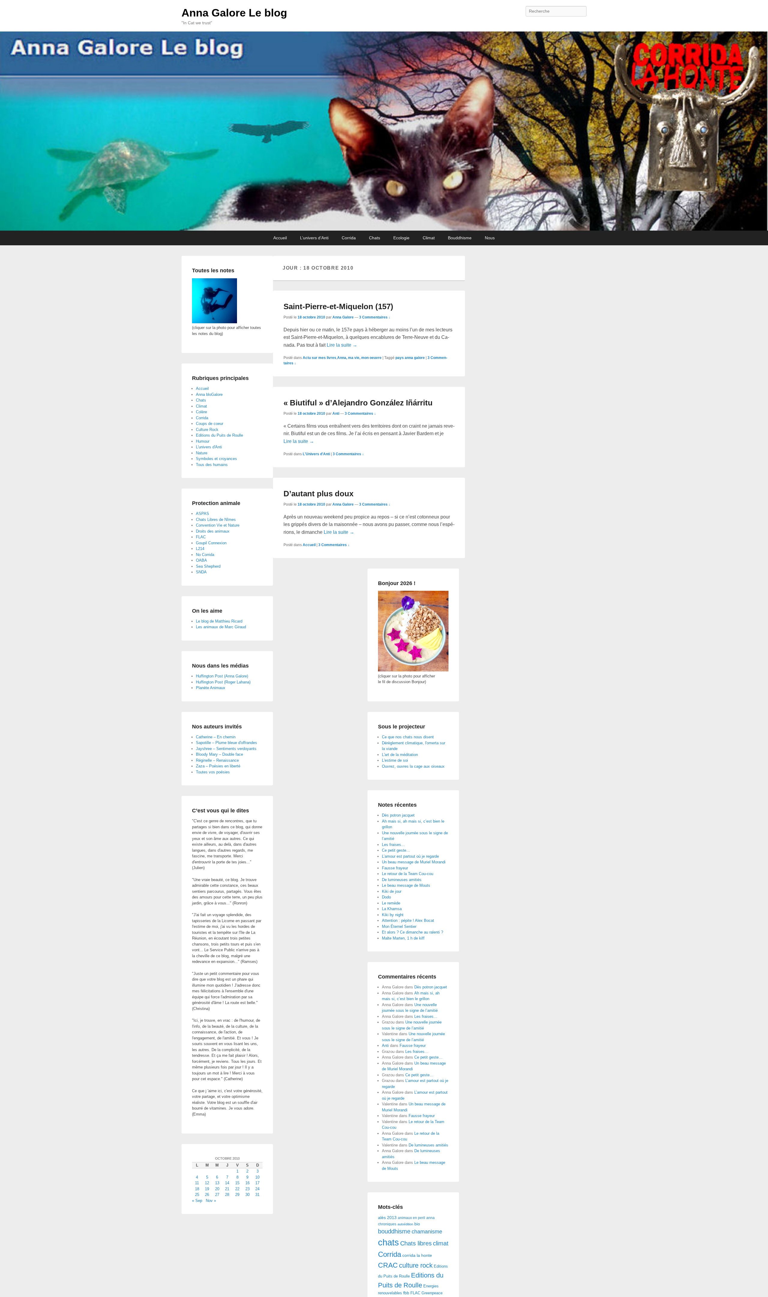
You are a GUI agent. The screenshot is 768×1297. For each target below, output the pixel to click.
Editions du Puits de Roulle (219, 435)
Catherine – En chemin (216, 737)
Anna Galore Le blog (234, 13)
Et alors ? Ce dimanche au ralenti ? (412, 932)
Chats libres (416, 1243)
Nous (490, 237)
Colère (201, 412)
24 (257, 1189)
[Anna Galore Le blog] (384, 131)
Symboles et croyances (216, 458)
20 (217, 1189)
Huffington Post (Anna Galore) (222, 676)
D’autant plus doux (318, 493)
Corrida (349, 237)
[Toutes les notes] (214, 322)
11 (197, 1183)
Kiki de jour (391, 891)
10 (257, 1177)
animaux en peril (411, 1218)
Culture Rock (207, 429)
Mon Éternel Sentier (399, 926)
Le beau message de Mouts (406, 885)
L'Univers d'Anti (316, 454)
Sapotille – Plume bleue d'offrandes (226, 742)
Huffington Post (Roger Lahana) (223, 682)
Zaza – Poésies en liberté (218, 766)
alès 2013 (387, 1217)
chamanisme (427, 1232)
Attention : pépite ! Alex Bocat (408, 920)
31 (257, 1194)
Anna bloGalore (209, 394)
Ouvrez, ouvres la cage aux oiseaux (413, 766)
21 (227, 1189)
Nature (201, 453)
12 (207, 1183)
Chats (374, 237)
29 (237, 1194)
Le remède (391, 903)
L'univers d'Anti (209, 447)
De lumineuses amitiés (402, 879)
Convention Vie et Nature (217, 525)
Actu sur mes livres (319, 358)
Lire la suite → (342, 345)
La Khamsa (392, 909)
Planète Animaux (210, 688)
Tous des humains (212, 464)
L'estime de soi (395, 760)
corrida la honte (417, 1255)
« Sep (197, 1200)
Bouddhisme (460, 237)
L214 (200, 548)
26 (207, 1194)
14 (227, 1183)
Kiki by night (393, 915)
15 (237, 1183)
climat (440, 1243)
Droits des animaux (213, 531)
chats (388, 1242)
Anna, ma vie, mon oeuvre (359, 358)
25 (197, 1194)
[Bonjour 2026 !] (413, 670)
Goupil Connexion (211, 543)
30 (247, 1194)
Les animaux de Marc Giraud (221, 627)
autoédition (405, 1224)
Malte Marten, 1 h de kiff (403, 938)
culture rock (416, 1265)
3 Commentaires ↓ (374, 317)
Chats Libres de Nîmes (216, 519)
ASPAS (202, 513)
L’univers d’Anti (314, 237)
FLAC (415, 1293)
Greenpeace (432, 1293)
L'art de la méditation (400, 754)
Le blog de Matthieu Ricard (219, 621)
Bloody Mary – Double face (219, 754)
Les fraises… (393, 844)
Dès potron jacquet (398, 815)
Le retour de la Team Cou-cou (407, 873)
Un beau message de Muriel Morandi (414, 862)
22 (237, 1189)
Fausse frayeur (395, 868)
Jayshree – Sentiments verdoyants (226, 748)
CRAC (388, 1265)
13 (217, 1183)
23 (247, 1189)
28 (227, 1194)
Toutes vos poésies (213, 772)
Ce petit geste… (396, 850)
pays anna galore (410, 358)
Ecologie (401, 237)
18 (197, 1189)
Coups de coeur (209, 423)
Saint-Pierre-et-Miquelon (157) (338, 306)
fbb (406, 1293)
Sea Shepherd (208, 566)
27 (217, 1194)
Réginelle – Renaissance (217, 760)
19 (207, 1189)
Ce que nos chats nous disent (408, 737)
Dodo (386, 897)
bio (417, 1223)
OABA (201, 560)
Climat (429, 237)
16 (247, 1183)
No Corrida (205, 554)
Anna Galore (343, 317)
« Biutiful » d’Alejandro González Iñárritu (358, 402)
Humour (202, 441)
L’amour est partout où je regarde (410, 856)
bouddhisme (394, 1231)
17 (257, 1183)
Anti (335, 413)
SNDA (201, 572)
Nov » (211, 1200)
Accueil (280, 237)
